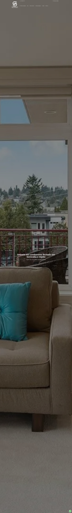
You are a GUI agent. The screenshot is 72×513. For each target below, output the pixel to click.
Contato (43, 5)
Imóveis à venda (32, 5)
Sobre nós (47, 5)
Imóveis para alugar (38, 5)
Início (27, 5)
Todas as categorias (23, 5)
